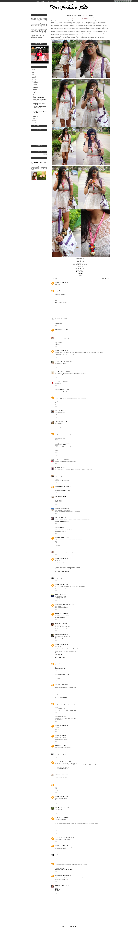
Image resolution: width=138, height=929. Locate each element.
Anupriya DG (57, 459)
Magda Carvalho (58, 634)
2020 (33, 71)
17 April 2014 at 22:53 (65, 817)
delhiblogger (80, 17)
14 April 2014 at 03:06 (69, 551)
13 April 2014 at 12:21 (60, 432)
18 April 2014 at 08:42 (69, 837)
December (35, 82)
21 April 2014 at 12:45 (67, 875)
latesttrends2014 (84, 18)
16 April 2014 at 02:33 (61, 716)
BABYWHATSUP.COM (59, 563)
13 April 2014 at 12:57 (65, 459)
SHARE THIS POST (105, 278)
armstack (69, 17)
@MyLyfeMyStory (58, 501)
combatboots (74, 17)
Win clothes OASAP (67, 568)
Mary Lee (57, 774)
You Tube (80, 273)
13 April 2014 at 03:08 (63, 329)
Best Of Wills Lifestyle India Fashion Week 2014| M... (40, 110)
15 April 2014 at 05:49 (63, 644)
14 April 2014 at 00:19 (64, 508)
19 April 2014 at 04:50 (63, 862)
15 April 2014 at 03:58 (63, 623)
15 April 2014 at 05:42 (66, 634)
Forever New (81, 258)
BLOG (56, 869)
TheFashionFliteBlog (73, 926)
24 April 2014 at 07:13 (64, 885)
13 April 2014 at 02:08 (63, 282)
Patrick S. (57, 318)
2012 (33, 122)
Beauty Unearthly (58, 371)
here (83, 260)
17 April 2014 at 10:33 (63, 796)
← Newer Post (55, 916)
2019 (33, 72)
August (34, 89)
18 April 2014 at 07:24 (64, 828)
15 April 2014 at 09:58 (65, 663)
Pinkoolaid (57, 613)
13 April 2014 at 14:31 (66, 486)
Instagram (73, 567)
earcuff (91, 17)
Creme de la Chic (58, 761)
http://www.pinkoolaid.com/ (60, 617)
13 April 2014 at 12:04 (62, 421)
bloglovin (56, 441)
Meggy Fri (57, 329)
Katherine (57, 475)
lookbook (56, 439)
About (42, 1)
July (34, 91)
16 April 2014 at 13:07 (63, 752)
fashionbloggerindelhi (102, 17)
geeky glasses (75, 28)
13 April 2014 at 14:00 (63, 475)
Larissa (56, 594)
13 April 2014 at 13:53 (61, 467)
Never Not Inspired (58, 323)
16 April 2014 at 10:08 (61, 745)
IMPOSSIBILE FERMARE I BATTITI (71, 331)
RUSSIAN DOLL (58, 344)
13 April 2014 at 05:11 (68, 361)
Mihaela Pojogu (58, 663)
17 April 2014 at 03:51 (63, 774)
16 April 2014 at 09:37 (63, 735)
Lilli (55, 467)
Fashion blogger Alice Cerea (63, 571)
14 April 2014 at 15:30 (69, 604)
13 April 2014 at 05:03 (63, 350)
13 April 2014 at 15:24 (62, 496)
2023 (33, 69)
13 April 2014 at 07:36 (66, 371)
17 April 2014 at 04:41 (63, 784)
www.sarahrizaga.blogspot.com (66, 366)
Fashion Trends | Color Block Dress (40, 99)
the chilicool (57, 885)
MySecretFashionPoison (60, 692)
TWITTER (65, 869)
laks (56, 716)
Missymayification (58, 875)
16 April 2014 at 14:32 (66, 761)
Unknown (57, 282)
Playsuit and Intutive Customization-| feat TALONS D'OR (39, 162)
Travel (47, 1)
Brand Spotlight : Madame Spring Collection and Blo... (39, 107)
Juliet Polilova (58, 336)
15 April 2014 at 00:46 (64, 613)
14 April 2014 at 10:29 (66, 577)
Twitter (80, 275)
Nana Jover (57, 508)
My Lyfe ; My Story (58, 500)
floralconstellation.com (59, 812)
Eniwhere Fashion (58, 396)
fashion (95, 17)
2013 (33, 120)
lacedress (79, 18)
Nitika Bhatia (57, 817)
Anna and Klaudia (58, 486)
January (34, 118)
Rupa (56, 517)
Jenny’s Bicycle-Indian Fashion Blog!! (62, 521)
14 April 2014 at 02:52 (65, 537)
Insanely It (57, 381)
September (35, 87)
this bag (76, 39)
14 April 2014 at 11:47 (62, 594)
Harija (56, 496)
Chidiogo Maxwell (58, 854)
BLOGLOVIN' (60, 869)
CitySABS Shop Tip (58, 654)
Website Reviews (65, 1)
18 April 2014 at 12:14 (63, 845)
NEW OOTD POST (58, 297)
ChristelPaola (57, 807)
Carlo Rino (81, 261)
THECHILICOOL (58, 889)
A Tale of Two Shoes (59, 416)
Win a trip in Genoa (58, 568)
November (35, 84)
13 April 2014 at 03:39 (65, 336)
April (34, 96)
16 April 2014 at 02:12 (63, 702)
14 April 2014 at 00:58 (61, 517)
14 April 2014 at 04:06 (63, 558)
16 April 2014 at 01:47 (69, 692)
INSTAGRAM (80, 271)
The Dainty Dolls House (59, 551)
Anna (56, 410)
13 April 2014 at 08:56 (67, 396)
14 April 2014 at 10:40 (63, 584)
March (34, 114)
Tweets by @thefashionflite (36, 148)
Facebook (69, 567)
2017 (33, 76)
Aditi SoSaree (57, 537)
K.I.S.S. (56, 421)
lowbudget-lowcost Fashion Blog (68, 354)
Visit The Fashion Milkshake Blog (61, 656)
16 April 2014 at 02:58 (63, 725)
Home (37, 1)
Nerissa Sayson (58, 290)
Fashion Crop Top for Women (38, 97)
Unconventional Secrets (60, 604)
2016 (33, 77)
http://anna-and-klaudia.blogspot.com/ (62, 490)
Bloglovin (78, 567)
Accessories (64, 17)
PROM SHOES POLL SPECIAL (61, 302)
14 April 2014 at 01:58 (64, 527)
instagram (64, 444)
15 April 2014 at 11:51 (64, 674)
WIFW (67, 34)
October (34, 86)
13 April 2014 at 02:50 (63, 318)
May (34, 94)
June (34, 92)
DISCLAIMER (74, 1)
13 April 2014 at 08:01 (64, 389)
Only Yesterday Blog (59, 361)
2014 (33, 81)
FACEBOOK (80, 268)
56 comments (54, 278)
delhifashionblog (86, 17)
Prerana (56, 623)
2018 (33, 74)
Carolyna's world (58, 577)
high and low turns (62, 31)
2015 (33, 79)
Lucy (56, 745)
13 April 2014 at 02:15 (66, 290)
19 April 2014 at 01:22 (66, 854)
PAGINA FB (80, 331)
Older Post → (105, 916)
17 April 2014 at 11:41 (65, 807)
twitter (64, 438)
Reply (56, 286)
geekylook (74, 18)
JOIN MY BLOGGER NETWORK (61, 657)
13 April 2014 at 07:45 (63, 381)
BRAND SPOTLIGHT (55, 1)
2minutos (57, 752)
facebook (68, 443)
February (35, 116)
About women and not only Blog (61, 668)
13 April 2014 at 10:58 (61, 410)
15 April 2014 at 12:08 (63, 684)
